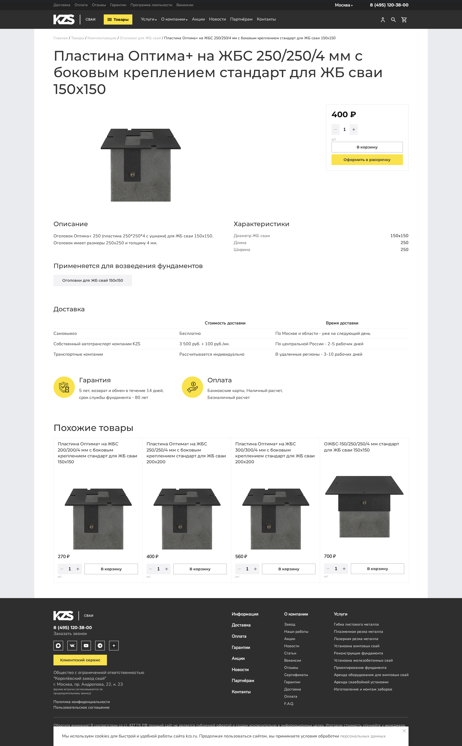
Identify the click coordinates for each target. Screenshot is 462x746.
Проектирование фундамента (360, 667)
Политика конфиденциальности (81, 701)
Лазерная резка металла (356, 638)
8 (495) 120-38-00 (389, 4)
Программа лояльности (151, 4)
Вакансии (184, 4)
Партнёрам (241, 19)
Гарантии (118, 4)
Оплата (81, 4)
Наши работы (296, 631)
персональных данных (363, 736)
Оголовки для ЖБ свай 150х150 (92, 280)
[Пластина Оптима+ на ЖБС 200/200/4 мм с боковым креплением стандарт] (98, 509)
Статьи (290, 653)
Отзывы (99, 4)
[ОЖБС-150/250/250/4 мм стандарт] (364, 497)
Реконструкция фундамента (358, 653)
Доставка (61, 4)
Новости (217, 19)
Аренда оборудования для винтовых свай (371, 674)
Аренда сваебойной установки (361, 682)
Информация (245, 614)
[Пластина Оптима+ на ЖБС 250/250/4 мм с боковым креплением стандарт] (187, 509)
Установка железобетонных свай (363, 660)
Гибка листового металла (356, 624)
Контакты (266, 19)
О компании (173, 19)
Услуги (147, 19)
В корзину (111, 569)
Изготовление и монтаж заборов (363, 689)
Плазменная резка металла (358, 631)
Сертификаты (296, 674)
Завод (289, 624)
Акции (198, 19)
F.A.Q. (289, 703)
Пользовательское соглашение (81, 707)
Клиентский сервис (80, 660)
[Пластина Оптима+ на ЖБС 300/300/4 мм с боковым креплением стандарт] (275, 509)
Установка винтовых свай (356, 646)
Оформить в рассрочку (367, 159)
